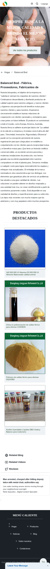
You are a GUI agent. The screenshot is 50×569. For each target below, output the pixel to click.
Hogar (7, 72)
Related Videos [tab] (17, 462)
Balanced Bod (20, 72)
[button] (32, 3)
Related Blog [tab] (16, 455)
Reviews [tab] (13, 469)
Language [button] (44, 4)
